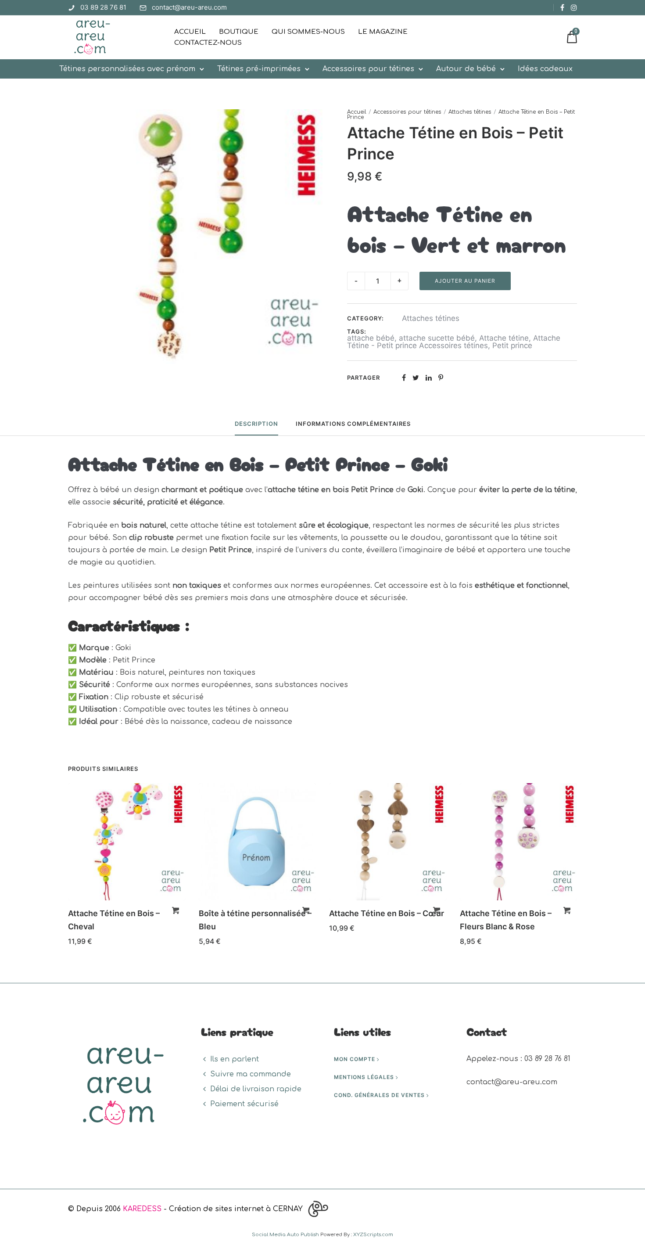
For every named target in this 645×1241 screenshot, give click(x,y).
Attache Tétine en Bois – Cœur (386, 913)
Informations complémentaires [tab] (353, 423)
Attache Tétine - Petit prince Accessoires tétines (453, 342)
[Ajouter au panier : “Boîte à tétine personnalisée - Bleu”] (305, 910)
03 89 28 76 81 (103, 7)
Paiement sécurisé (244, 1104)
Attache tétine (504, 338)
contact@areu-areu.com (189, 7)
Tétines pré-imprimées (259, 69)
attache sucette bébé (437, 338)
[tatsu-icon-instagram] (574, 7)
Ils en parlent (234, 1059)
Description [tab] (256, 423)
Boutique (238, 32)
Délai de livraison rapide (255, 1089)
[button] (175, 910)
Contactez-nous (208, 43)
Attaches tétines (469, 112)
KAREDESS (142, 1209)
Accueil (190, 32)
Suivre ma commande (250, 1074)
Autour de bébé (466, 69)
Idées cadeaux (545, 69)
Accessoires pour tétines (368, 69)
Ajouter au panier (465, 280)
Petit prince (512, 345)
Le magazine (383, 32)
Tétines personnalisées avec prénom (127, 69)
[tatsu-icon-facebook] (562, 7)
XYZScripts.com (373, 1234)
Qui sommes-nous (308, 32)
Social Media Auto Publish (285, 1234)
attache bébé (370, 338)
